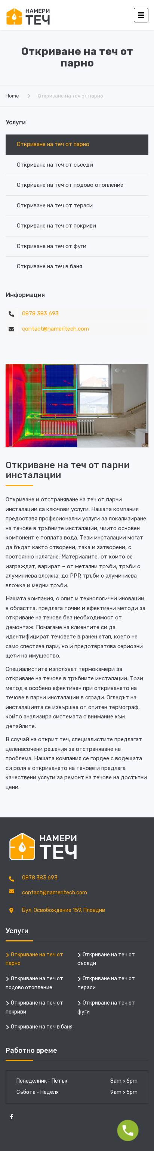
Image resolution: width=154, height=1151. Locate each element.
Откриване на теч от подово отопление (70, 185)
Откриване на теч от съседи (55, 164)
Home (12, 96)
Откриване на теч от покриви (56, 225)
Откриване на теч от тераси (55, 205)
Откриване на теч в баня (49, 266)
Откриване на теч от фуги (51, 246)
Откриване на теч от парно (53, 144)
